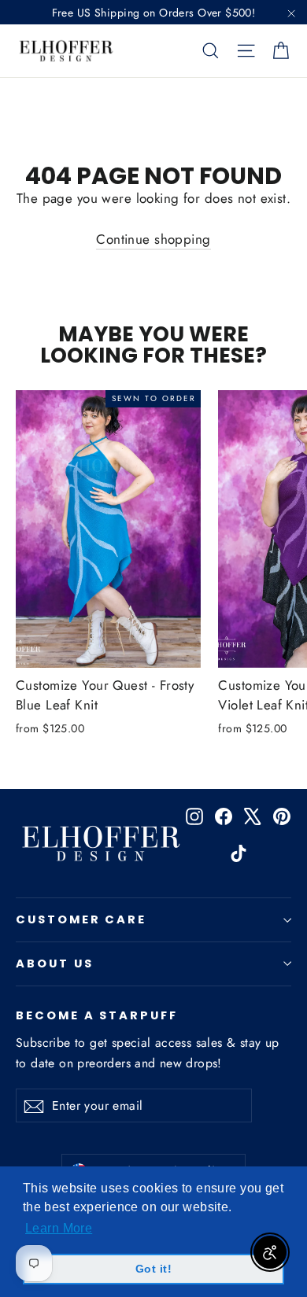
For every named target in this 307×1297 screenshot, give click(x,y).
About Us (55, 963)
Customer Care (81, 919)
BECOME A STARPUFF (97, 1015)
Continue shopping (153, 239)
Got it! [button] (153, 1268)
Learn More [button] (58, 1228)
